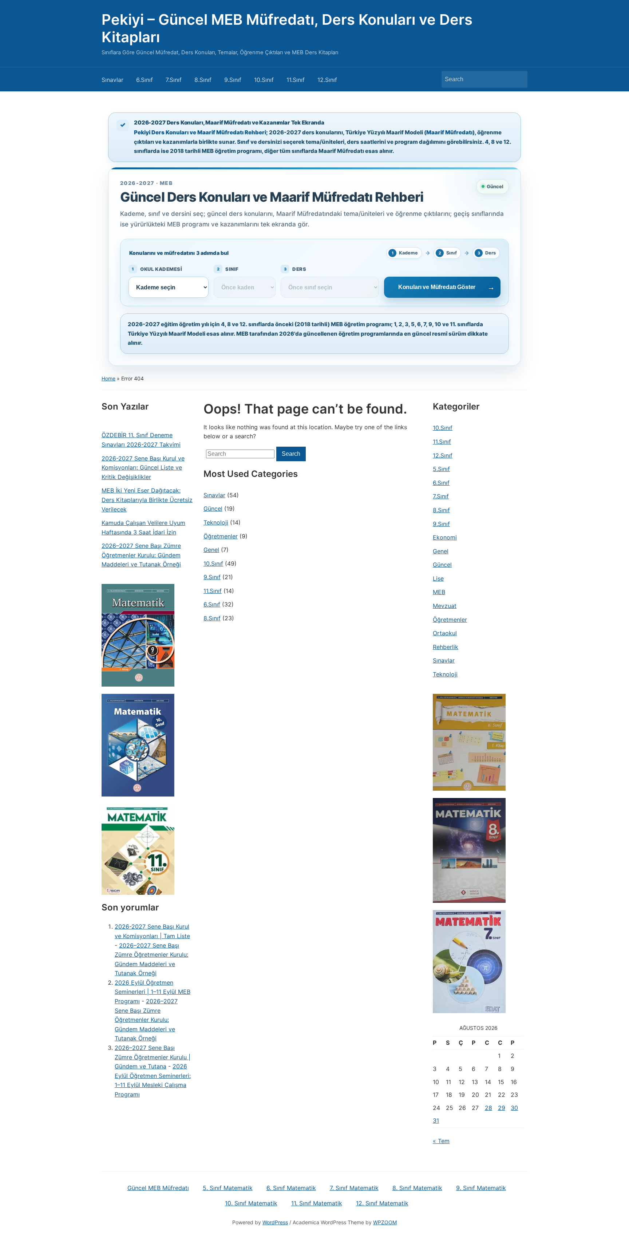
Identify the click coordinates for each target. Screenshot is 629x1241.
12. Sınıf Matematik (382, 1203)
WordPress (275, 1222)
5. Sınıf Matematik (228, 1187)
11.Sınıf (295, 79)
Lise (438, 578)
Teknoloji (215, 522)
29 (501, 1107)
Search (518, 79)
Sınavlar (112, 79)
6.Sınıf (144, 79)
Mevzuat (444, 605)
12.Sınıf (327, 79)
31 (436, 1120)
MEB (439, 592)
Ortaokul (445, 633)
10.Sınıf (264, 79)
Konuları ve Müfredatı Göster (437, 287)
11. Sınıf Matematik (316, 1203)
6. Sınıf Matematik (291, 1187)
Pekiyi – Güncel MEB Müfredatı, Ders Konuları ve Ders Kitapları (287, 28)
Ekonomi (445, 537)
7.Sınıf (174, 79)
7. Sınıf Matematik (354, 1187)
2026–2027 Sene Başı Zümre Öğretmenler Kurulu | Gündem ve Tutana (152, 1057)
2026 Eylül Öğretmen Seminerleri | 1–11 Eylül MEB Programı (152, 992)
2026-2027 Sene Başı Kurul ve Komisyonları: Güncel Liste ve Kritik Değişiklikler (143, 468)
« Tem (441, 1141)
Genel (211, 549)
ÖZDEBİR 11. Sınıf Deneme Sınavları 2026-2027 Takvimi (141, 439)
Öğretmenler (220, 536)
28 (488, 1107)
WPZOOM (385, 1222)
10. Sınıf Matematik (251, 1203)
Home (108, 378)
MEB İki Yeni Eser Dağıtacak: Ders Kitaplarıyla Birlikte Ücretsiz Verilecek (147, 500)
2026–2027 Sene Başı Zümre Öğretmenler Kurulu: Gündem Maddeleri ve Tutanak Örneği (141, 555)
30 (514, 1107)
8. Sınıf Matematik (417, 1187)
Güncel (212, 508)
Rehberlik (445, 647)
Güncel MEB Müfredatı (158, 1187)
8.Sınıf (202, 79)
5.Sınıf (441, 469)
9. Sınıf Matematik (481, 1187)
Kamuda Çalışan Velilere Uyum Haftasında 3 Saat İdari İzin (143, 527)
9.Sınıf (232, 79)
